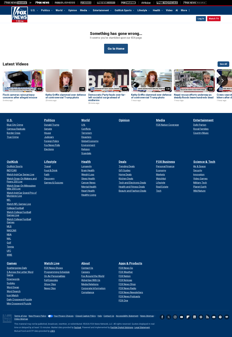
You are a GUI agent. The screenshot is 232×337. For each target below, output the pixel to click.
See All (223, 64)
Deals (122, 161)
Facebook (162, 317)
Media (84, 10)
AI (177, 10)
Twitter (168, 317)
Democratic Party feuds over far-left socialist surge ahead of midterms (107, 97)
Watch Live (51, 263)
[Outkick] (146, 3)
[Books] (195, 2)
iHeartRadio (226, 317)
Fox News (19, 15)
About (85, 263)
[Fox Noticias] (167, 2)
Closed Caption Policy (85, 316)
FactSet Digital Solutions (121, 327)
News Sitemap (147, 316)
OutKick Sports (123, 10)
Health (157, 10)
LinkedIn (194, 317)
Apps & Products (130, 263)
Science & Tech (204, 161)
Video (169, 10)
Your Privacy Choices (64, 316)
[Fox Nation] (86, 2)
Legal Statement (142, 327)
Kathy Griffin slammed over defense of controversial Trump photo (66, 96)
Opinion (72, 10)
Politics (45, 10)
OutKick (12, 161)
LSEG (52, 331)
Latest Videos (16, 64)
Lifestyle (142, 10)
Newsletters (213, 317)
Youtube (181, 317)
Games (12, 263)
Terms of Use (20, 316)
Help (100, 316)
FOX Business (165, 161)
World (59, 10)
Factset (77, 327)
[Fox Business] (65, 3)
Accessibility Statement (127, 316)
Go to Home (116, 48)
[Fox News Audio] (106, 3)
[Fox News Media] (42, 2)
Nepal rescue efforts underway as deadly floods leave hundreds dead (193, 96)
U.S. (33, 10)
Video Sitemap (21, 319)
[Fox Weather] (128, 2)
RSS (207, 317)
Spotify (220, 317)
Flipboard (188, 317)
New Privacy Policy (37, 316)
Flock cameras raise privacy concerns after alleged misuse (20, 96)
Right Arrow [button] (222, 80)
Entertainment (101, 10)
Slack (200, 317)
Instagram (175, 317)
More (184, 10)
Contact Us (109, 316)
